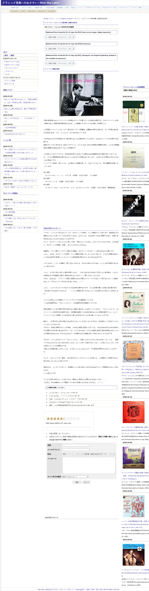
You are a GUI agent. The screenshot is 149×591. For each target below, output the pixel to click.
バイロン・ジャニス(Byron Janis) (59, 18)
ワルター (7, 74)
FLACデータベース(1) (11, 62)
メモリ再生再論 (9, 212)
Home (46, 18)
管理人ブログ (7, 90)
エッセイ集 (7, 140)
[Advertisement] (20, 30)
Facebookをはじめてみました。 (15, 134)
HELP (5, 52)
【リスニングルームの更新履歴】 (134, 87)
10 (77, 418)
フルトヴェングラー (11, 68)
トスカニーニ (9, 71)
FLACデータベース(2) (11, 65)
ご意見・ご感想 (8, 55)
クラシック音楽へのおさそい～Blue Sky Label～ (31, 2)
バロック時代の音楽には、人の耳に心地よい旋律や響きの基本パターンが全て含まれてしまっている (20, 171)
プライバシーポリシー (66, 589)
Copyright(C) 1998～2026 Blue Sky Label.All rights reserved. (98, 589)
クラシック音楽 (9, 81)
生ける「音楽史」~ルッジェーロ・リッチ (18, 187)
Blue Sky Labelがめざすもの (47, 589)
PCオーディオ (9, 84)
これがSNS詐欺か (10, 127)
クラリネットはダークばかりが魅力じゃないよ (20, 181)
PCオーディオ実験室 (10, 193)
